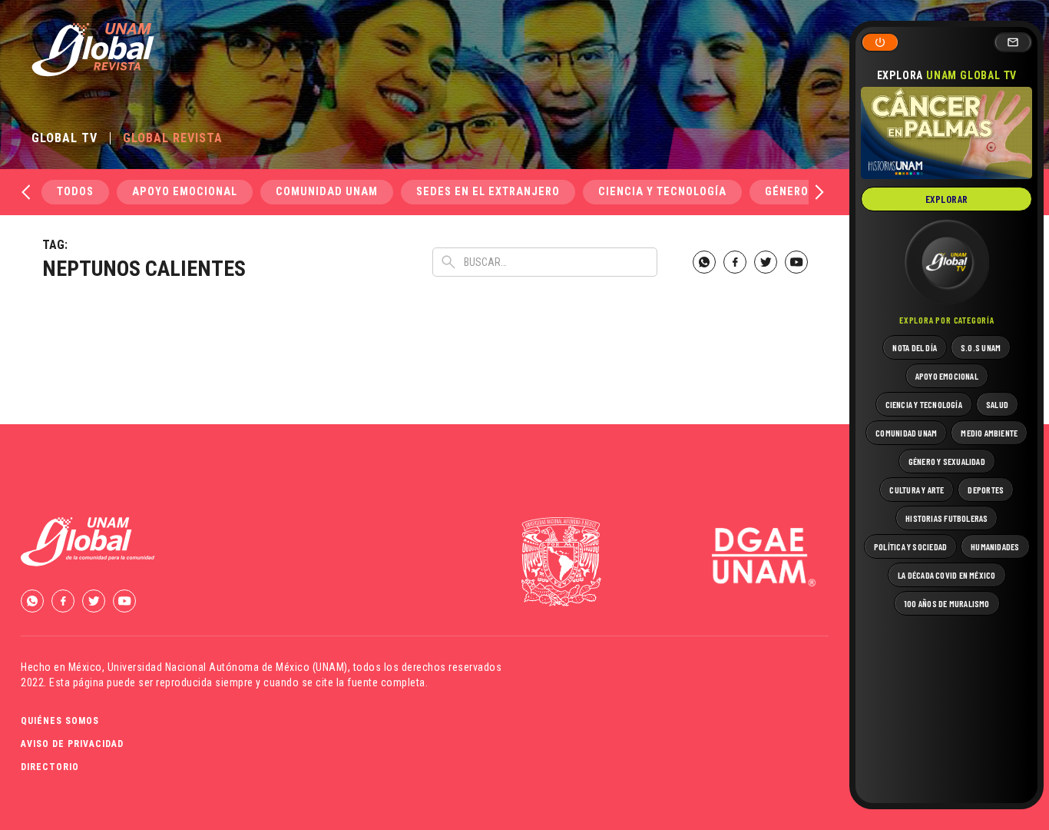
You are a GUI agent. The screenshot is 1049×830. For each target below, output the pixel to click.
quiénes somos (60, 720)
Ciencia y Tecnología (662, 191)
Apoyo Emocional (184, 191)
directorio (50, 767)
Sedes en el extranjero (488, 191)
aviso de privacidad (72, 744)
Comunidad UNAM (327, 191)
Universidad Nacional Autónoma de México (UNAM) (228, 667)
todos (75, 191)
